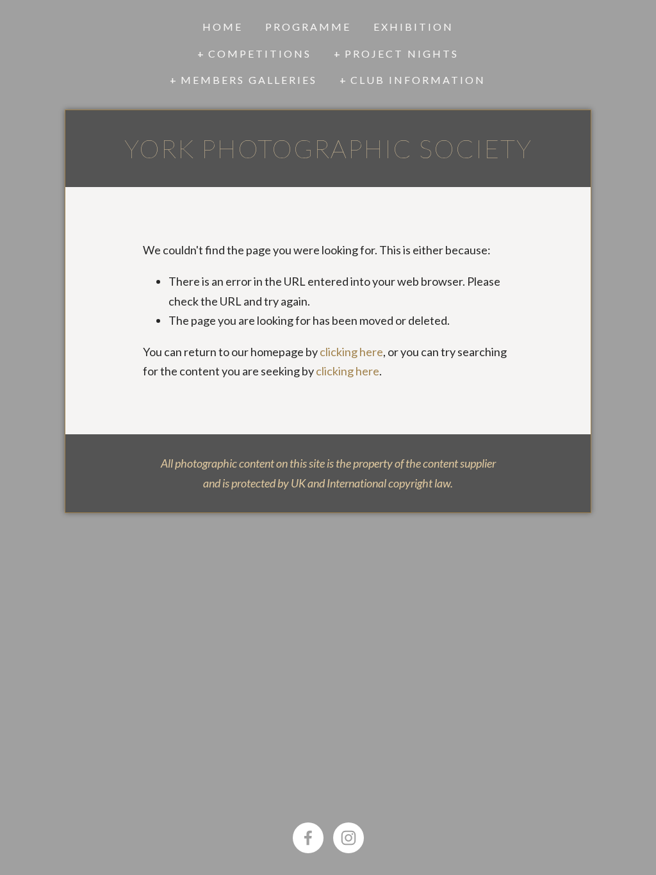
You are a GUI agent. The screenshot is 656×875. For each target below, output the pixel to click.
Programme (308, 26)
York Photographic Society (328, 148)
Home (222, 26)
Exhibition (413, 26)
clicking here (351, 352)
